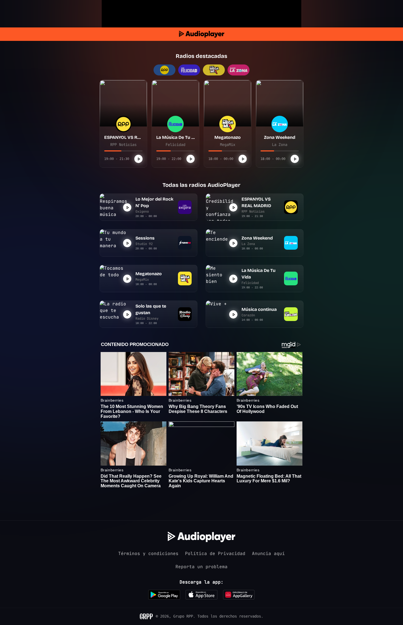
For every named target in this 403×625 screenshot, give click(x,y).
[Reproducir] (138, 159)
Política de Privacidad (215, 553)
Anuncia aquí (268, 553)
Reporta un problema (201, 567)
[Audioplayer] (201, 34)
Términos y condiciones (148, 553)
